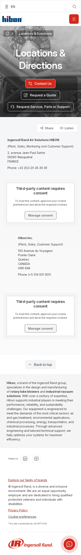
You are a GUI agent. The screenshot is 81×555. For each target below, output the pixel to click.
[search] (74, 6)
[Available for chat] (69, 544)
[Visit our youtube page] (36, 459)
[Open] (74, 19)
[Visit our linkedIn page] (25, 459)
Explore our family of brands (27, 480)
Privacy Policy (18, 510)
